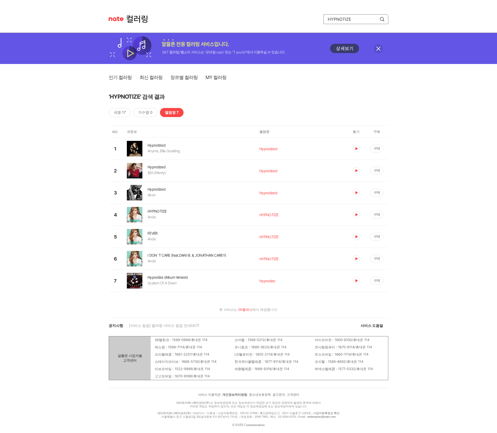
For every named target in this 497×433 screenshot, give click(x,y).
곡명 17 (120, 112)
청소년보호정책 (260, 394)
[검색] (382, 19)
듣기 (356, 148)
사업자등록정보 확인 (326, 413)
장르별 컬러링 (184, 77)
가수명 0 (145, 112)
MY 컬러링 (216, 77)
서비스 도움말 (372, 325)
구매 (376, 148)
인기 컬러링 (120, 77)
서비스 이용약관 (209, 394)
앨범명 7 (172, 112)
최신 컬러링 (151, 77)
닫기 (378, 48)
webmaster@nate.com (321, 416)
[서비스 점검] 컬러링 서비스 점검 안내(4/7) (164, 325)
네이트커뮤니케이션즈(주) (193, 402)
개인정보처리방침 (234, 394)
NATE (116, 19)
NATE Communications (250, 425)
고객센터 (293, 394)
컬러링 (139, 19)
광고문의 (279, 394)
